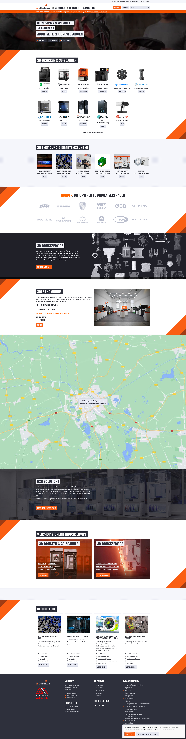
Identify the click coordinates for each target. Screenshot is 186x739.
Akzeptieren (129, 734)
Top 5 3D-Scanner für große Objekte (135, 637)
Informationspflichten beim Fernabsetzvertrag (133, 715)
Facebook (95, 705)
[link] (58, 8)
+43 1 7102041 (72, 693)
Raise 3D (64, 91)
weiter (39, 325)
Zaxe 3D (64, 124)
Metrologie (114, 661)
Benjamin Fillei (104, 657)
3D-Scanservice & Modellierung (107, 567)
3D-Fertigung (65, 40)
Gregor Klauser (75, 657)
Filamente (41, 567)
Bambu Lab (44, 91)
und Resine (49, 567)
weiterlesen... (43, 665)
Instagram (99, 705)
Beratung (125, 7)
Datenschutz (129, 712)
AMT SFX (103, 126)
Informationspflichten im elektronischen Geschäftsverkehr (137, 719)
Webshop (117, 7)
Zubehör (98, 696)
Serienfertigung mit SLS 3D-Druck (48, 637)
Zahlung (127, 701)
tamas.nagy (45, 657)
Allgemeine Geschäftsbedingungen (135, 706)
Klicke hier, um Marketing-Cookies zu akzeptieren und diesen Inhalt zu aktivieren (93, 402)
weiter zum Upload (43, 267)
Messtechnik (107, 661)
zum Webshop (43, 575)
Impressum (128, 688)
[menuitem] (58, 8)
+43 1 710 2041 (145, 1)
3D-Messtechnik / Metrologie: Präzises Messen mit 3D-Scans (107, 637)
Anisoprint (83, 124)
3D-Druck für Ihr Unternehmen (134, 685)
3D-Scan (100, 661)
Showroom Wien (130, 693)
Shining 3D (141, 91)
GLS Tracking (129, 723)
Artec (122, 124)
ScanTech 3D (122, 91)
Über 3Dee (128, 690)
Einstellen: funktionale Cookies (147, 734)
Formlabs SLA (83, 91)
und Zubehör (51, 569)
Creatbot (44, 124)
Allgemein (42, 659)
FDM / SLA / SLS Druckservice (106, 564)
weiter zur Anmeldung (99, 12)
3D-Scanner (53, 40)
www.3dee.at (71, 697)
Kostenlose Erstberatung (46, 508)
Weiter (44, 177)
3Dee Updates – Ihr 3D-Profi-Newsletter (137, 704)
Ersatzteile (42, 569)
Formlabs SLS (102, 91)
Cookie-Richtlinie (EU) (131, 709)
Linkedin (103, 705)
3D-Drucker (41, 40)
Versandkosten (129, 698)
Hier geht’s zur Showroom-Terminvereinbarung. (52, 313)
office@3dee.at (136, 1)
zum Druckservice (103, 575)
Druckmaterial (100, 690)
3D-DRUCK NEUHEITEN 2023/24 (77, 636)
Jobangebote (129, 696)
